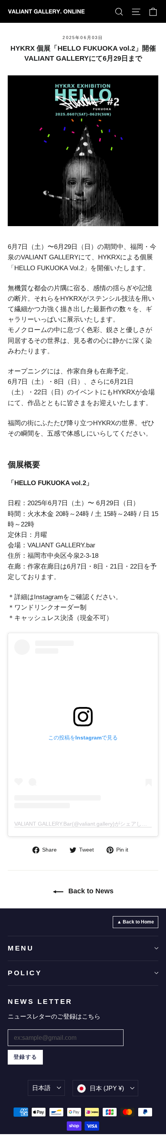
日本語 (41, 1088)
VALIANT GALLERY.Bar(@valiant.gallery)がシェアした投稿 (86, 824)
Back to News (89, 891)
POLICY (25, 973)
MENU (21, 948)
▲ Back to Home (135, 922)
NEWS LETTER (40, 1001)
